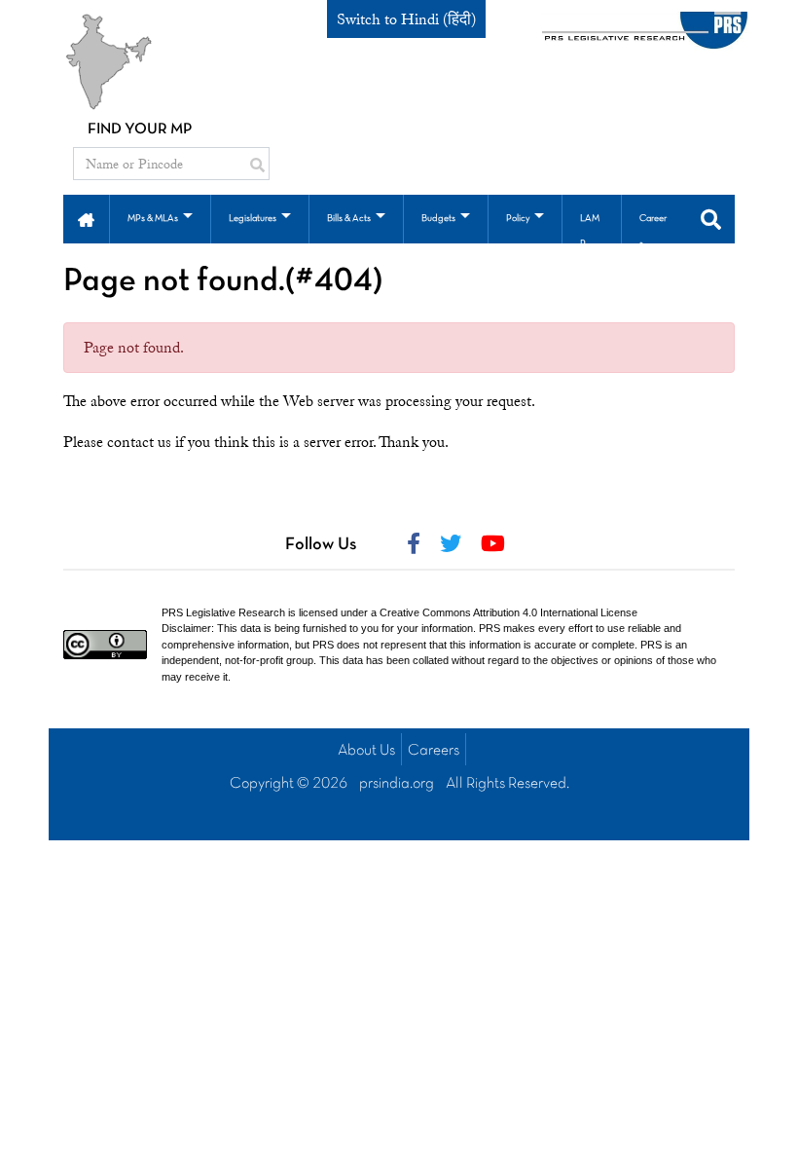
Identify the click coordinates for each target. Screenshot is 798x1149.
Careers (433, 751)
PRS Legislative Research (223, 612)
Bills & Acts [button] (349, 218)
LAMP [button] (589, 231)
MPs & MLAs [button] (152, 218)
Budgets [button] (438, 218)
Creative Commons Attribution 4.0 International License (508, 612)
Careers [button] (653, 231)
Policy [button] (517, 218)
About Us (366, 751)
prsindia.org (396, 784)
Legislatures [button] (252, 218)
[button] (86, 218)
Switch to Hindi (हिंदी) (406, 19)
